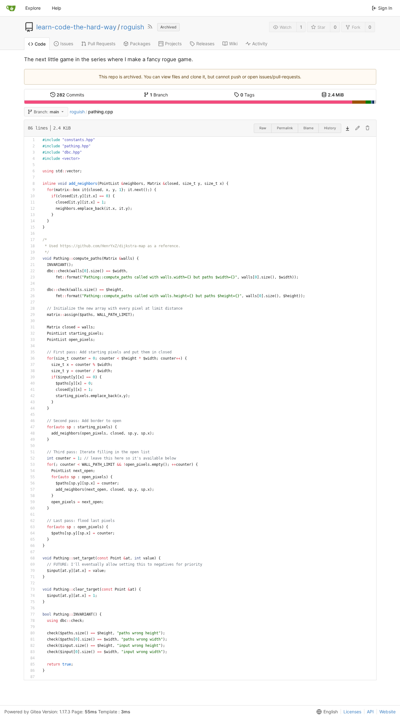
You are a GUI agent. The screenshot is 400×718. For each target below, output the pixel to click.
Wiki (233, 43)
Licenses (352, 711)
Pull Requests (101, 43)
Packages (140, 43)
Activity (260, 43)
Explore (33, 8)
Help (56, 8)
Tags (247, 94)
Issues (66, 43)
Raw (262, 128)
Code (40, 44)
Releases (205, 43)
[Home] (11, 8)
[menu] (326, 712)
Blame (308, 128)
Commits (70, 94)
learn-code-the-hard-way (76, 27)
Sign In (385, 8)
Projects (173, 43)
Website (387, 711)
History (330, 128)
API (370, 711)
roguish (132, 27)
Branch (159, 94)
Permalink (285, 128)
